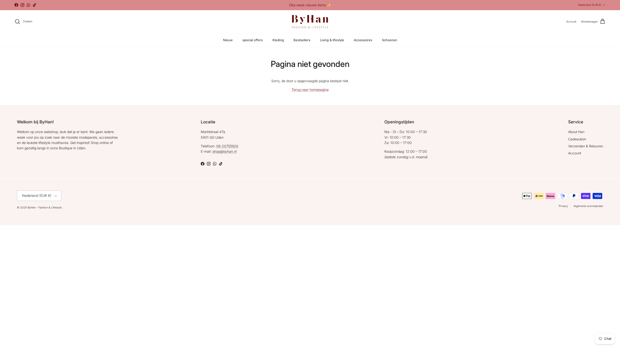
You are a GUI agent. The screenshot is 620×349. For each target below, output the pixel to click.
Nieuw (228, 40)
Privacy (563, 206)
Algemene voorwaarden (588, 206)
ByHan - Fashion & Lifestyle (45, 207)
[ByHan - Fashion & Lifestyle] (310, 21)
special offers (252, 40)
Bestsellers (302, 40)
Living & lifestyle (332, 40)
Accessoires (363, 40)
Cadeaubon (577, 139)
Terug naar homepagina (310, 89)
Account (574, 153)
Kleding (278, 40)
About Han (576, 132)
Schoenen (389, 40)
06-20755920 (227, 146)
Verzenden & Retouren (585, 146)
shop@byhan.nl (224, 151)
